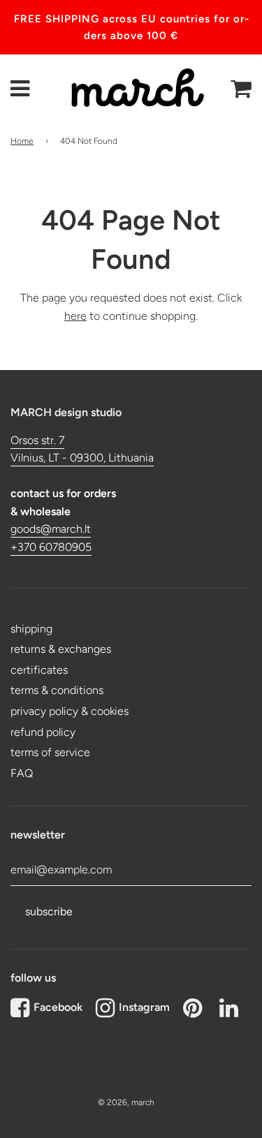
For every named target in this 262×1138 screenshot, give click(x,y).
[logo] (130, 89)
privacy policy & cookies (69, 711)
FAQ (21, 773)
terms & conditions (56, 690)
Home (22, 141)
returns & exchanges (60, 649)
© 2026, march (126, 1102)
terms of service (50, 752)
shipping (31, 628)
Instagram (144, 1007)
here (75, 316)
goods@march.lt (50, 528)
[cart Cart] (240, 88)
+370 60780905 (51, 547)
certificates (39, 670)
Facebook (58, 1007)
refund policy (42, 732)
